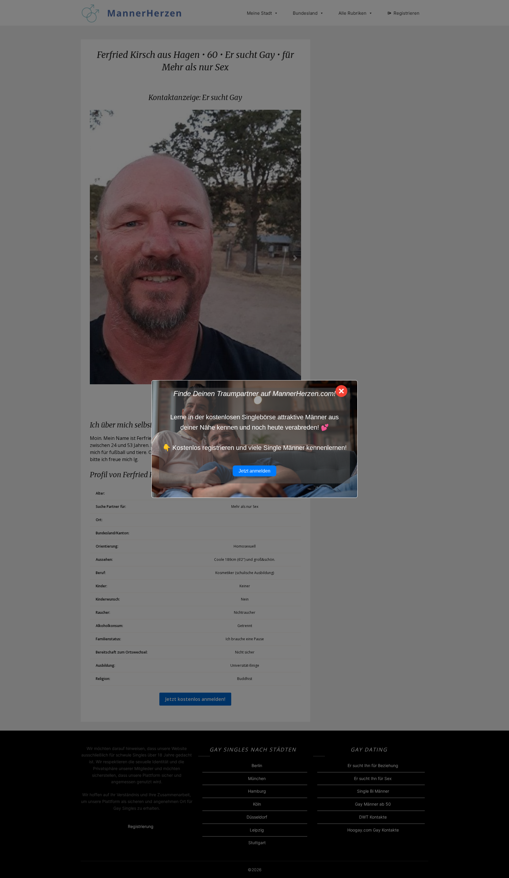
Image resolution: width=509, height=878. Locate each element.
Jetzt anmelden (254, 470)
